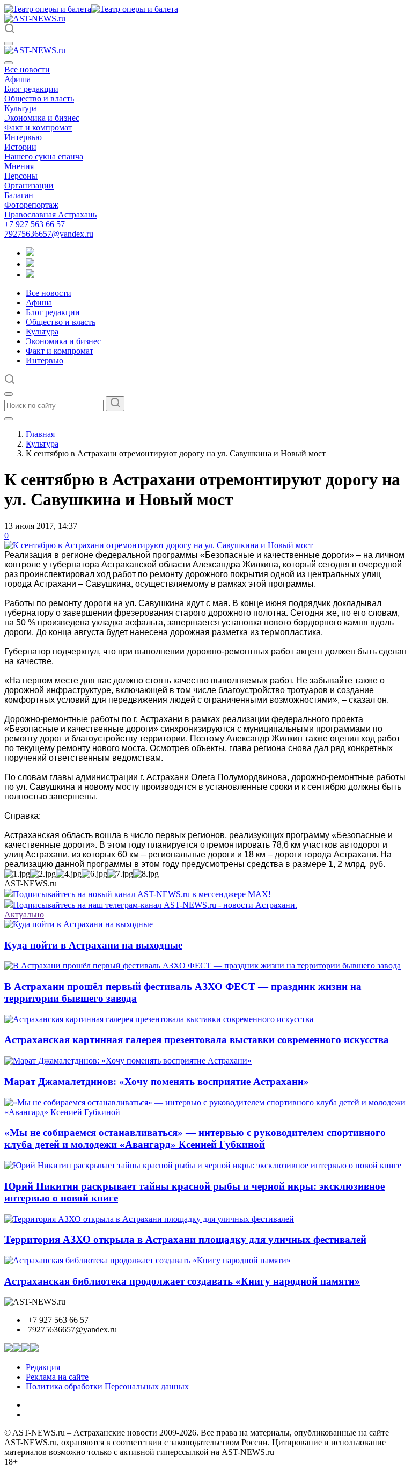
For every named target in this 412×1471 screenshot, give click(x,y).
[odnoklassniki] (30, 263)
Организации (29, 185)
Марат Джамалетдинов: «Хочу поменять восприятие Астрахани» (156, 1081)
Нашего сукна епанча (43, 156)
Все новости (27, 69)
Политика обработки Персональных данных (107, 1386)
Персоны (21, 175)
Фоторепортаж (31, 204)
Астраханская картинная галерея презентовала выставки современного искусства (196, 1039)
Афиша (17, 79)
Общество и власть (39, 98)
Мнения (19, 166)
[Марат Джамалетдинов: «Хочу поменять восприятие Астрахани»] (128, 1060)
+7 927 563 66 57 (34, 224)
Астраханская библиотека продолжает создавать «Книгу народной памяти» (182, 1281)
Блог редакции (31, 88)
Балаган (18, 195)
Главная (40, 434)
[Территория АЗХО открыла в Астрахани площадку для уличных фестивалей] (149, 1219)
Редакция (43, 1367)
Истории (20, 146)
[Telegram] (30, 253)
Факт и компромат (38, 127)
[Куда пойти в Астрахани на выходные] (78, 924)
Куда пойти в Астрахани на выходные (93, 945)
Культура (20, 108)
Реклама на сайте (57, 1376)
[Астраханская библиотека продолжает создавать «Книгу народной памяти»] (147, 1260)
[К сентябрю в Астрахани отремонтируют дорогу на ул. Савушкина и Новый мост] (158, 545)
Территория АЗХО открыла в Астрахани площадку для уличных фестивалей (185, 1239)
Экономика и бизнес (41, 117)
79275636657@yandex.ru (48, 233)
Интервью (23, 137)
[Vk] (30, 274)
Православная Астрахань (50, 214)
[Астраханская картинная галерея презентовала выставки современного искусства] (158, 1019)
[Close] (8, 62)
